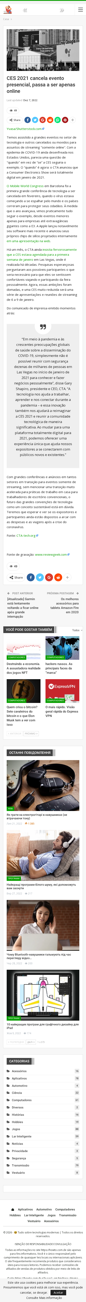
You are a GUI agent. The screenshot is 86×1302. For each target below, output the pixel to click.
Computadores (16, 657)
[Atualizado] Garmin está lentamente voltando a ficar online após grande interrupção (22, 607)
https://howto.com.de (53, 1250)
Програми (13, 878)
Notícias (17, 1143)
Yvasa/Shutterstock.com (24, 129)
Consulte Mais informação (44, 1297)
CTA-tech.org (25, 535)
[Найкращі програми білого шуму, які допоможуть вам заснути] (43, 855)
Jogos (16, 1129)
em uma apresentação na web (28, 241)
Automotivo (19, 1085)
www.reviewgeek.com (51, 554)
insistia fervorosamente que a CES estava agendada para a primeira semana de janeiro (42, 254)
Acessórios (19, 1071)
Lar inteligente (22, 1136)
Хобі (10, 808)
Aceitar (58, 1292)
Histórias (18, 1114)
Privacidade (20, 1151)
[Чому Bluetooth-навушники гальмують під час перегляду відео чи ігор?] (43, 925)
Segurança (19, 1158)
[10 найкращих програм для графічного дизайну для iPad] (43, 995)
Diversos (17, 1107)
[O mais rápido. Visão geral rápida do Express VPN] (62, 691)
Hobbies (17, 1122)
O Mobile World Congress (25, 186)
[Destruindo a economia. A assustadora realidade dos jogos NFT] (23, 648)
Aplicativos (19, 1078)
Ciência (17, 1092)
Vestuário (18, 1172)
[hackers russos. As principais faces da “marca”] (62, 648)
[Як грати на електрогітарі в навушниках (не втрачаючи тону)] (43, 785)
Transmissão (20, 1165)
